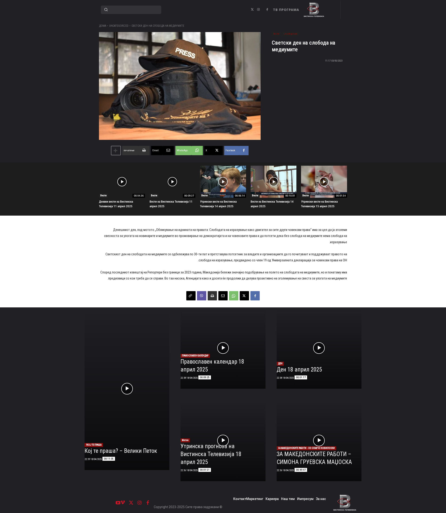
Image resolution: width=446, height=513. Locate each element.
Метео (185, 440)
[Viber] (201, 295)
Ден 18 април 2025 (299, 369)
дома (102, 25)
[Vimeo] (122, 502)
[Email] (223, 295)
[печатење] (212, 295)
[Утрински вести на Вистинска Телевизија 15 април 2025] (324, 182)
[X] (252, 10)
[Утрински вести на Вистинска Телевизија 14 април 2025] (223, 182)
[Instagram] (258, 10)
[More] (116, 150)
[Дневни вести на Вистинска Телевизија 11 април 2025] (122, 182)
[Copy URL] (191, 295)
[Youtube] (118, 502)
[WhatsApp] (233, 295)
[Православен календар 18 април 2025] (222, 348)
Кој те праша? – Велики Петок (121, 450)
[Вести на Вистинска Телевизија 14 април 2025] (274, 182)
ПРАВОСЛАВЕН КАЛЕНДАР (195, 355)
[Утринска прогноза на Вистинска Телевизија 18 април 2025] (222, 440)
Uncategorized (118, 25)
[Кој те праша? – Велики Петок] (127, 388)
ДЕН (280, 363)
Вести (276, 34)
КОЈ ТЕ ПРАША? (94, 445)
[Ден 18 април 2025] (319, 348)
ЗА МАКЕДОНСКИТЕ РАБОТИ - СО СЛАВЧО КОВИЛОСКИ (306, 448)
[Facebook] (267, 10)
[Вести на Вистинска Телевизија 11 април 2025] (173, 182)
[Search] (106, 10)
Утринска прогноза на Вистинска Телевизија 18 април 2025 (210, 454)
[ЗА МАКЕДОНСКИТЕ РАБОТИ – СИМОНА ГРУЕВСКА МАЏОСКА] (319, 440)
